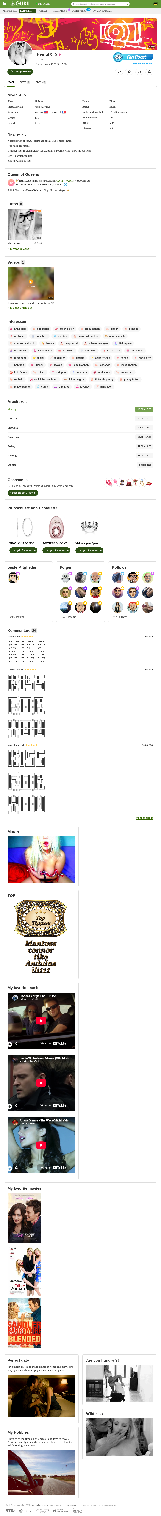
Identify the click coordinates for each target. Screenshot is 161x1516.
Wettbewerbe (79, 11)
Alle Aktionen (60, 11)
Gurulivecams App (102, 11)
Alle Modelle (10, 11)
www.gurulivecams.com (39, 1505)
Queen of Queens (65, 180)
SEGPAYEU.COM (79, 1505)
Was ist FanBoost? (143, 63)
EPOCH (66, 1505)
